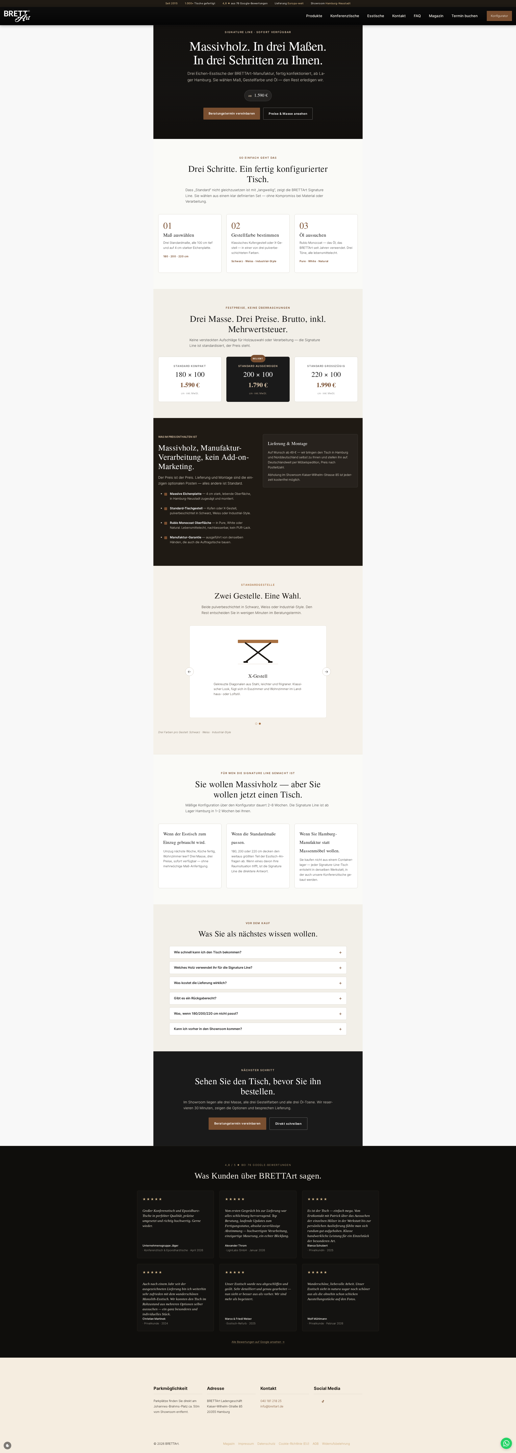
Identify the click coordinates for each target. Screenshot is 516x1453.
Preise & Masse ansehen (288, 114)
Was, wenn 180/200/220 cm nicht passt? (206, 1013)
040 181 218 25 (271, 1401)
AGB (316, 1444)
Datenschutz (266, 1444)
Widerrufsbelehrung (336, 1444)
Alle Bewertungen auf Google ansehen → (258, 1342)
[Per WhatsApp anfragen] (506, 1443)
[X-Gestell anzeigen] (260, 724)
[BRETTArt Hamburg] (17, 16)
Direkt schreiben (288, 1124)
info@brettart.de (271, 1406)
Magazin (229, 1444)
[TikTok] (323, 1401)
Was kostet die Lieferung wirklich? (200, 983)
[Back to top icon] (358, 1443)
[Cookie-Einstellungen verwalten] (7, 1445)
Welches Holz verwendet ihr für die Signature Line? (213, 967)
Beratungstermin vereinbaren (232, 113)
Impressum (246, 1444)
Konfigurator (499, 16)
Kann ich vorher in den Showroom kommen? (208, 1029)
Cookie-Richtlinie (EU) (294, 1444)
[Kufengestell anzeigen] (256, 724)
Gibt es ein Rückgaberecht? (195, 998)
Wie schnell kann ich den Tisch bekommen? (207, 952)
